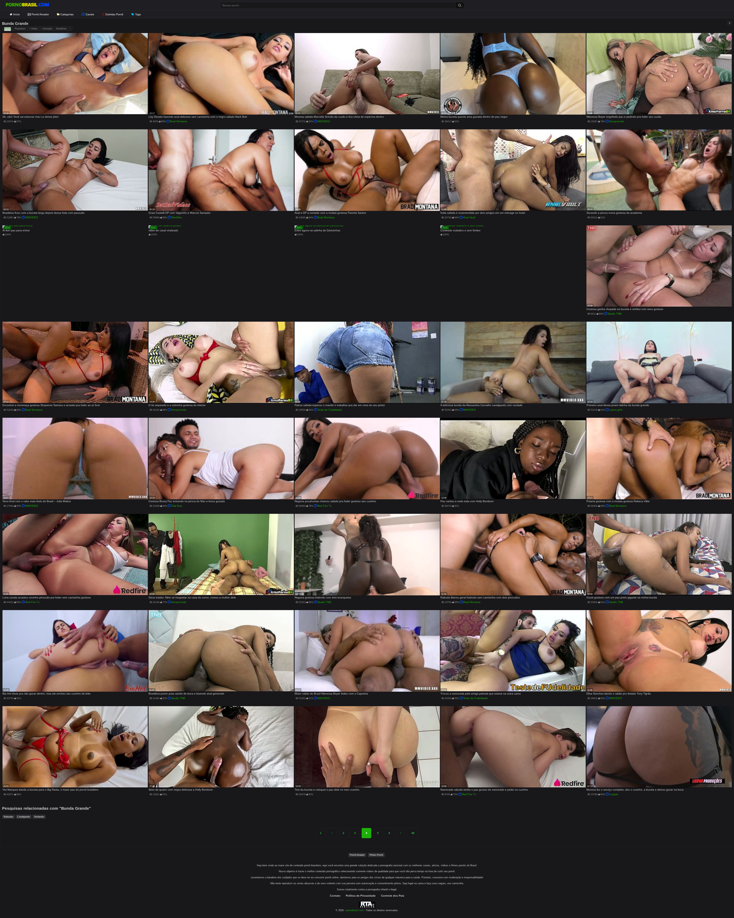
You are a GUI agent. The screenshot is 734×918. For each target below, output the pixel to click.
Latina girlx (615, 409)
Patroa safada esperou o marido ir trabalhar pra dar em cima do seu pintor (340, 405)
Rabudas (8, 816)
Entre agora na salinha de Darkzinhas (317, 230)
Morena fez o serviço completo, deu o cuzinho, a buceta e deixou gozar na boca (635, 789)
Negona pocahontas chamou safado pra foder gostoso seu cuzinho (335, 501)
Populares (20, 28)
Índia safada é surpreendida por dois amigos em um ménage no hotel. (483, 212)
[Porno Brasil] (27, 5)
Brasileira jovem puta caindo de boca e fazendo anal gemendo (186, 693)
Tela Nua (176, 505)
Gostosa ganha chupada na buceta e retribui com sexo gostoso (624, 309)
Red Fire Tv (324, 505)
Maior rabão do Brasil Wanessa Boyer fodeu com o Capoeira (331, 693)
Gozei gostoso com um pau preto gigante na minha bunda (621, 597)
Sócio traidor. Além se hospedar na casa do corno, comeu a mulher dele (192, 597)
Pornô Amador (40, 14)
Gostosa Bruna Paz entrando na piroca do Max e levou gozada (187, 501)
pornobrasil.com (355, 910)
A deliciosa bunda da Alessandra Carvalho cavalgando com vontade (481, 405)
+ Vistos (33, 28)
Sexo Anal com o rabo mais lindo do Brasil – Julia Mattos (36, 501)
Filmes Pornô (376, 855)
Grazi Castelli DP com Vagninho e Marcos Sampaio (179, 212)
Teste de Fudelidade (329, 409)
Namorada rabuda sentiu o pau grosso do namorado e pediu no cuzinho (484, 789)
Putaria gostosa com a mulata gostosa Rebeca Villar (618, 501)
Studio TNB (614, 313)
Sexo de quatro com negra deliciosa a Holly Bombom (181, 789)
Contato (335, 895)
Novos (7, 28)
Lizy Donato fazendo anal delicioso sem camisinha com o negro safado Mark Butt (198, 116)
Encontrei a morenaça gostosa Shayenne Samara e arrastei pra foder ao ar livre (51, 405)
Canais (90, 14)
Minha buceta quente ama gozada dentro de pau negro (473, 116)
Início (16, 14)
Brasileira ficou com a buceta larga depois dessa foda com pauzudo (43, 212)
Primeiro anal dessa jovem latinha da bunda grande (617, 405)
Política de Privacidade (361, 895)
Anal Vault (469, 217)
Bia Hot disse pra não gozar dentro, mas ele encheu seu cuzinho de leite (46, 693)
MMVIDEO (323, 121)
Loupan (613, 794)
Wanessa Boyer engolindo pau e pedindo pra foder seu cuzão (623, 116)
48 (412, 833)
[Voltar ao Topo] (721, 906)
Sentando (39, 816)
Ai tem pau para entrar (16, 230)
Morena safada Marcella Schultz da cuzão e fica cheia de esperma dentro (339, 116)
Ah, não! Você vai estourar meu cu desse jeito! (30, 116)
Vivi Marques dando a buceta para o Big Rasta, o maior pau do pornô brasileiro (50, 789)
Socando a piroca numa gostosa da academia (614, 212)
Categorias (67, 14)
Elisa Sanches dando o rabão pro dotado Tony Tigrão (618, 693)
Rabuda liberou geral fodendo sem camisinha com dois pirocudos (480, 597)
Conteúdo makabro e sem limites (460, 230)
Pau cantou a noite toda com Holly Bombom (467, 501)
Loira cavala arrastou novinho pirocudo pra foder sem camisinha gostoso (46, 597)
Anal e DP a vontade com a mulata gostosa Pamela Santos (330, 212)
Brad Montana (178, 121)
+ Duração (46, 28)
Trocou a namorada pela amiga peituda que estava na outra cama (480, 693)
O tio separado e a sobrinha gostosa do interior (177, 405)
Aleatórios (61, 28)
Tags (138, 14)
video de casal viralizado (163, 230)
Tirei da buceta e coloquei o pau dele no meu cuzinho (327, 789)
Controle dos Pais (392, 895)
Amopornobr (616, 121)
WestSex (176, 217)
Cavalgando (23, 816)
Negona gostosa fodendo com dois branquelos (323, 597)
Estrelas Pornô (114, 14)
